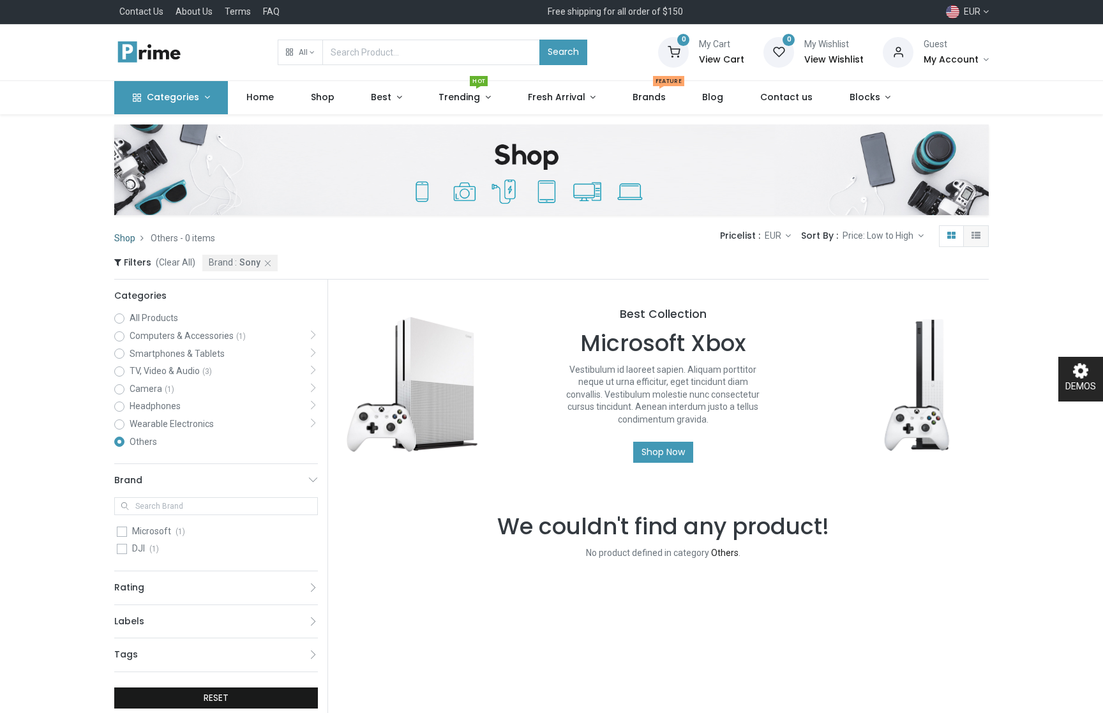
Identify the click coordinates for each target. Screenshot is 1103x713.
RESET (216, 697)
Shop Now (663, 452)
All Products (154, 318)
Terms (238, 11)
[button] (300, 52)
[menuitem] (260, 97)
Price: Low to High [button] (879, 235)
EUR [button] (774, 235)
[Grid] (951, 236)
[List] (976, 236)
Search (563, 51)
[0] (673, 52)
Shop (124, 238)
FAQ (271, 11)
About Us (194, 11)
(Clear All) (175, 262)
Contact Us (141, 11)
